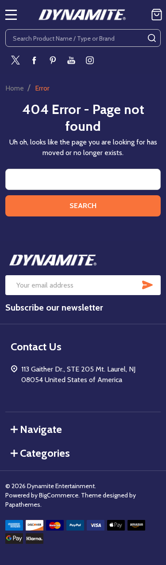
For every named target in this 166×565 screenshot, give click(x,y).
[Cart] (156, 14)
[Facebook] (34, 60)
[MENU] (11, 14)
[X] (15, 60)
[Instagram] (90, 60)
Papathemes (22, 504)
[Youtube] (71, 60)
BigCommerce (58, 495)
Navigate (41, 429)
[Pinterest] (53, 60)
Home (14, 88)
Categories (45, 453)
